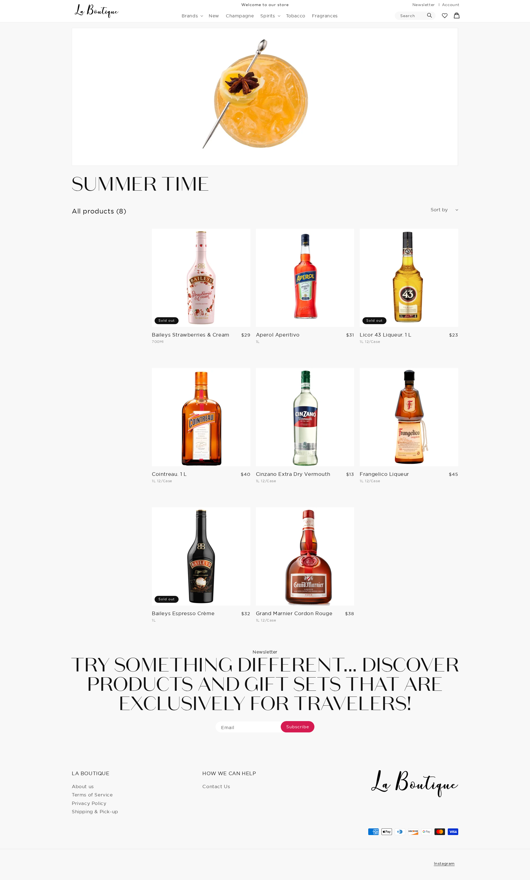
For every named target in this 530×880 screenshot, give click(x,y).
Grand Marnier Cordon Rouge (294, 613)
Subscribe (297, 726)
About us (83, 786)
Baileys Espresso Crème (183, 613)
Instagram (444, 863)
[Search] (429, 15)
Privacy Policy (89, 803)
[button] (192, 16)
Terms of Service (92, 795)
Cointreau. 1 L (169, 474)
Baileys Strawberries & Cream (190, 335)
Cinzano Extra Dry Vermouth (293, 474)
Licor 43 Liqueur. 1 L (386, 335)
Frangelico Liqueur (384, 474)
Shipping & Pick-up (95, 811)
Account (451, 4)
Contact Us (216, 786)
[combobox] (415, 16)
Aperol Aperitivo (278, 335)
